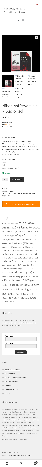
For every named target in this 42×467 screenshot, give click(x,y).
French (4, 265)
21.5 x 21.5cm (20, 231)
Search (21, 463)
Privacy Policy (10, 373)
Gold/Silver (23, 265)
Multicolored (21, 272)
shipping (7, 124)
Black (14, 193)
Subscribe (20, 352)
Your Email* (9, 343)
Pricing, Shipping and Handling (16, 377)
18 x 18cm (10, 231)
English (33, 261)
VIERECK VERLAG (14, 9)
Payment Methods (11, 381)
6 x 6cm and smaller (10, 223)
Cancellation (9, 385)
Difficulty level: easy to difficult (25, 251)
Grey (9, 269)
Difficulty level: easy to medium (20, 254)
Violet (28, 298)
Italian (25, 269)
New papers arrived (25, 276)
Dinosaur (26, 261)
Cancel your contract (12, 389)
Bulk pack (23, 239)
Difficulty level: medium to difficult (16, 258)
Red (9, 196)
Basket (32, 461)
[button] (36, 37)
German (11, 265)
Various (11, 191)
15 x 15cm (23, 227)
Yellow (10, 301)
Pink (14, 298)
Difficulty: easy (18, 247)
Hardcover (17, 269)
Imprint (7, 393)
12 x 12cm (8, 228)
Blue (6, 239)
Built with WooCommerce (22, 455)
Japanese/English (32, 269)
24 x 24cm (9, 193)
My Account (7, 463)
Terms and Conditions (12, 370)
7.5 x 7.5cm (26, 223)
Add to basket (17, 179)
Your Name (9, 336)
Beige (22, 235)
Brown (14, 240)
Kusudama (6, 273)
